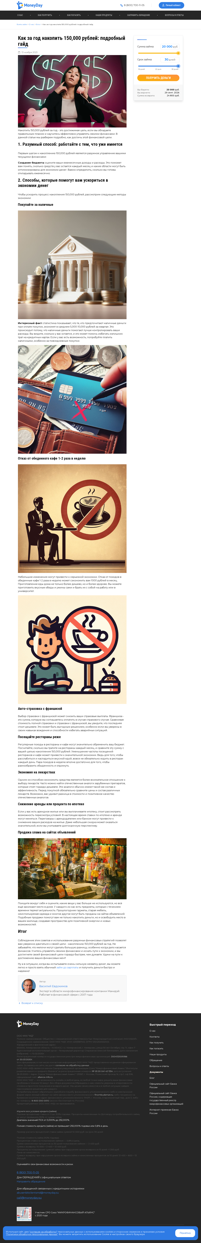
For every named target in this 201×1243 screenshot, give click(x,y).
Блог (152, 1078)
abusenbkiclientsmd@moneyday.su (38, 1192)
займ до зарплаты (68, 967)
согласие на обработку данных (72, 1065)
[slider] (178, 53)
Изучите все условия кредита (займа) (37, 1111)
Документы (156, 1072)
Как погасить (74, 15)
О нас (20, 15)
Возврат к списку (32, 1003)
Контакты (154, 1036)
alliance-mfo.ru (45, 1077)
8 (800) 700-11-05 (133, 5)
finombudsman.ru (104, 1094)
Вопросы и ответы (174, 15)
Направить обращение (138, 15)
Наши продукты (104, 15)
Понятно (185, 1233)
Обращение (155, 1060)
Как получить (45, 15)
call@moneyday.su (29, 1197)
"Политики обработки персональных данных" (32, 1234)
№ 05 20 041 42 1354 (102, 1071)
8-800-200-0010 (40, 1100)
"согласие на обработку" (43, 1231)
